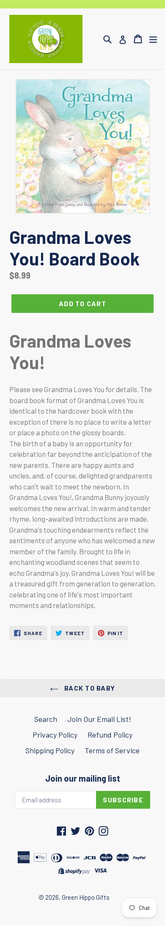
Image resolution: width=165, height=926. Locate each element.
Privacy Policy (55, 734)
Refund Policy (110, 734)
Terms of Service (112, 750)
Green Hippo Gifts (86, 897)
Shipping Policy (49, 750)
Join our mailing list (82, 778)
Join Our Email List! (99, 719)
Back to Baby (89, 688)
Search (45, 719)
